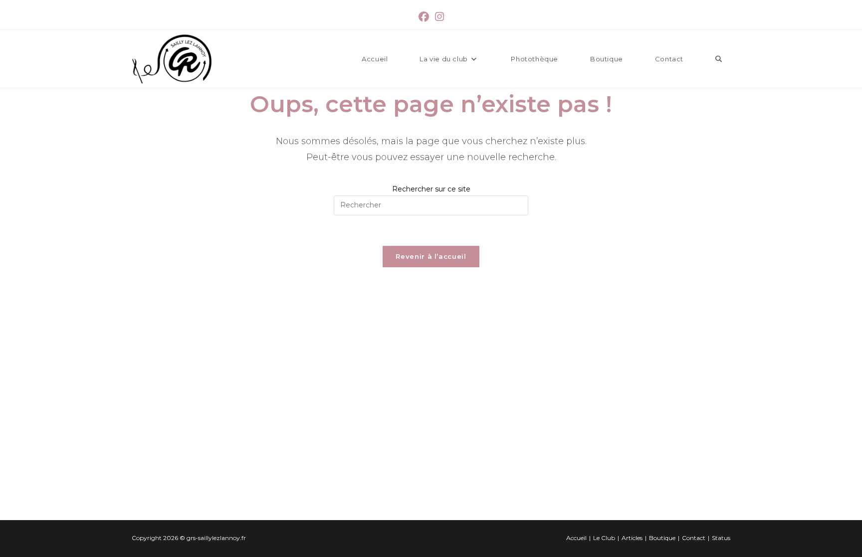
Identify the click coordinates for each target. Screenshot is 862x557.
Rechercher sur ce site (431, 189)
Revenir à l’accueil (431, 256)
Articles (632, 538)
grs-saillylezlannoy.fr (216, 538)
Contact (693, 538)
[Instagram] (439, 16)
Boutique (662, 538)
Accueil (576, 538)
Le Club (604, 538)
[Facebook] (424, 16)
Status (721, 538)
